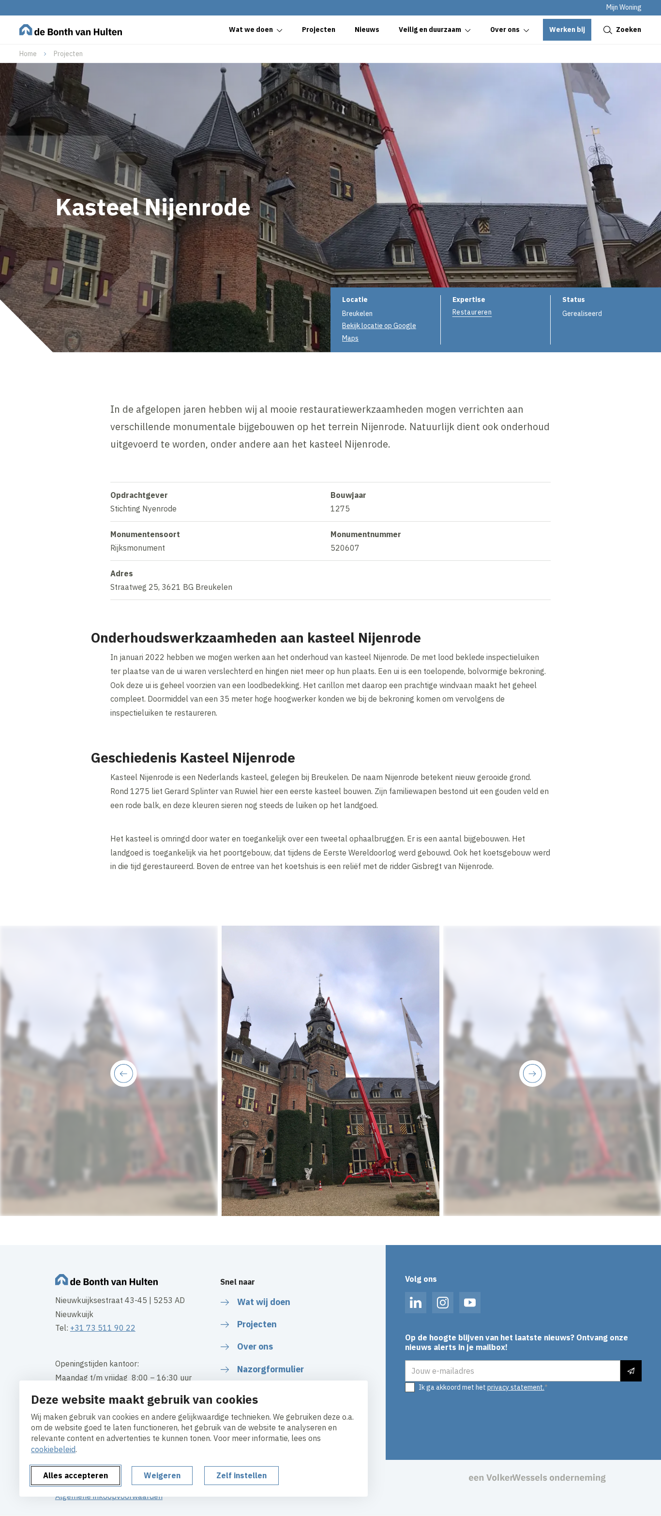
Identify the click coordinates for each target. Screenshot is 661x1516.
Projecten (68, 53)
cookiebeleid (53, 1449)
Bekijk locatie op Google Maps (379, 331)
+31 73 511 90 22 (102, 1328)
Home (28, 53)
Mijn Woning (624, 7)
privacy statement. (515, 1387)
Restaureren (472, 312)
